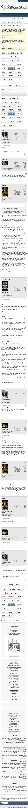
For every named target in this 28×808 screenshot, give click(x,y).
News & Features (14, 660)
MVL (14, 686)
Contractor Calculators (14, 684)
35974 (11, 61)
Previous (5, 57)
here (15, 40)
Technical (24, 798)
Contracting (4, 18)
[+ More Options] (24, 154)
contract (13, 786)
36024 (19, 61)
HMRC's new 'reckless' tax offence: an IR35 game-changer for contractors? (14, 772)
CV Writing (14, 698)
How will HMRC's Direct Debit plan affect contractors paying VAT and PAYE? (14, 768)
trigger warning (15, 791)
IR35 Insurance (14, 716)
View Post (19, 208)
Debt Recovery (14, 723)
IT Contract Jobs (14, 690)
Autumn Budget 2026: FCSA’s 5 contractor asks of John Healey (14, 743)
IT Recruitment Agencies (14, 731)
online (22, 790)
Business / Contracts (17, 18)
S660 (14, 663)
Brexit (12, 18)
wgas (22, 791)
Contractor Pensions (14, 724)
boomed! (9, 786)
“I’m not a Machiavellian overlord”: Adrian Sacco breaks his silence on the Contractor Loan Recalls (14, 777)
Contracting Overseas (14, 682)
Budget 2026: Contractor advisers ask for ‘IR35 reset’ (14, 755)
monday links (9, 789)
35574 (4, 61)
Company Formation (14, 721)
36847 (4, 80)
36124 (4, 76)
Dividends (14, 671)
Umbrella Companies (17, 19)
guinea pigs (10, 787)
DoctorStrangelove (7, 279)
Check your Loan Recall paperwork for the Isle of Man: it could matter (14, 752)
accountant (4, 786)
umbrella (19, 791)
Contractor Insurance (14, 713)
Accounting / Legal (9, 19)
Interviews (14, 696)
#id (26, 145)
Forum (5, 25)
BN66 (17, 663)
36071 (11, 64)
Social (12, 22)
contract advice (17, 786)
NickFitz (4, 185)
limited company (20, 787)
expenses (22, 786)
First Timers (14, 662)
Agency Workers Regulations (14, 667)
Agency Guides (14, 699)
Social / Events (21, 22)
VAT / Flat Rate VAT (14, 675)
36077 (11, 72)
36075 (19, 68)
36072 (19, 64)
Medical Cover (14, 726)
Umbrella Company (14, 673)
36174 (11, 76)
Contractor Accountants (14, 729)
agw (7, 786)
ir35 (16, 787)
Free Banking (14, 719)
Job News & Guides (14, 676)
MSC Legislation (14, 668)
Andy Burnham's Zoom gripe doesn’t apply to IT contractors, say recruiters (14, 747)
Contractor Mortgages (14, 718)
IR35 (11, 663)
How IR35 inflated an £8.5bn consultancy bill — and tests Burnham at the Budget (14, 739)
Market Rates (14, 693)
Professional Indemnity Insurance (14, 715)
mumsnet (18, 790)
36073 (4, 68)
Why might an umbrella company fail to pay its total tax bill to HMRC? (14, 759)
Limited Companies (14, 670)
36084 (19, 72)
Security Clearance (14, 694)
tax (23, 790)
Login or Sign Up (22, 1)
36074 (11, 68)
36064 (4, 64)
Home (14, 659)
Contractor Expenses (14, 687)
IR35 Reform (18, 798)
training (11, 791)
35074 (17, 57)
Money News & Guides (14, 678)
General (8, 18)
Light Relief (16, 22)
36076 (4, 72)
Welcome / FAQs (6, 22)
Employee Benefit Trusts (14, 665)
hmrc (13, 787)
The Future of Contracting (11, 798)
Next (11, 80)
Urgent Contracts (14, 691)
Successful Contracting (14, 681)
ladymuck (4, 159)
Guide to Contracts (14, 679)
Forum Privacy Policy (7, 35)
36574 (19, 76)
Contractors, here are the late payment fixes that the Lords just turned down (14, 764)
